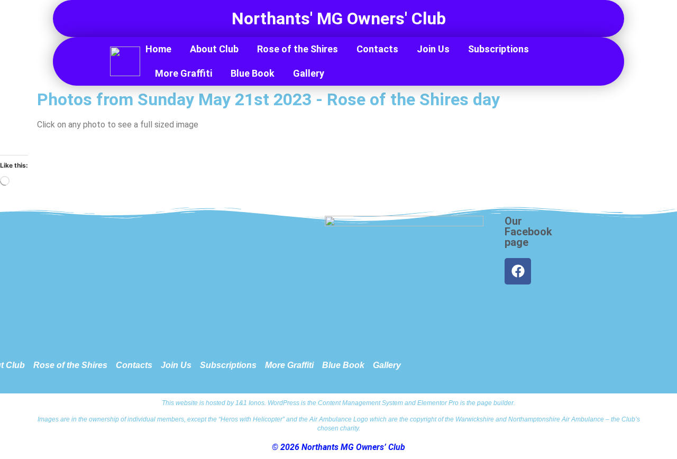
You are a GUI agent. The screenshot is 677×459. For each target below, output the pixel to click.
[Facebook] (518, 271)
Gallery (308, 73)
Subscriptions (498, 48)
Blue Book (253, 73)
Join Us (433, 48)
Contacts (377, 48)
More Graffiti (183, 73)
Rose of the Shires (297, 48)
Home (158, 48)
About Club (214, 48)
